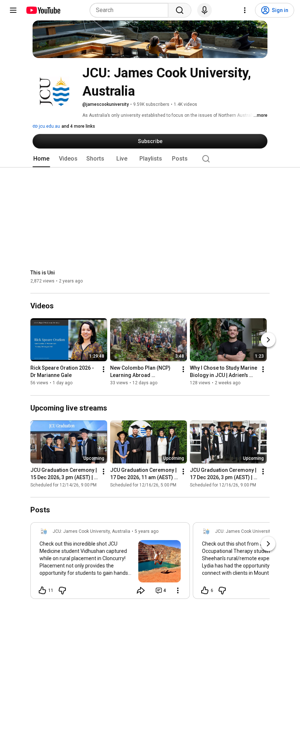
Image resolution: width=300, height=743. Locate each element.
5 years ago (146, 531)
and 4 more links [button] (78, 126)
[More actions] (103, 369)
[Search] (179, 10)
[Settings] (244, 10)
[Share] (141, 590)
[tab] (41, 159)
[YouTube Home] (42, 10)
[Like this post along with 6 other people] (205, 590)
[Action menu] (177, 590)
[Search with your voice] (204, 10)
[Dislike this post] (62, 590)
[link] (110, 562)
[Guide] (13, 10)
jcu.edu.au (49, 126)
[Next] (268, 340)
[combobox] (131, 10)
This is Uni (42, 273)
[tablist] (150, 159)
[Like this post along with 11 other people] (42, 590)
